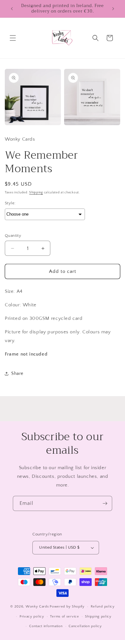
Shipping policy (98, 616)
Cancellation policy (85, 626)
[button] (13, 38)
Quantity (13, 235)
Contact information (46, 626)
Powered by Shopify (67, 606)
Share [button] (17, 373)
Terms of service (64, 616)
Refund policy (103, 606)
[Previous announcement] (12, 9)
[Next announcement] (113, 9)
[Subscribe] (105, 503)
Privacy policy (32, 616)
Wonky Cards (37, 606)
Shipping (36, 192)
